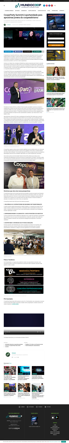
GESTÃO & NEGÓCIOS (32, 10)
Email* (49, 36)
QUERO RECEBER (56, 45)
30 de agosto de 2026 (50, 96)
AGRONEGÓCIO (24, 10)
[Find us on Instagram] (47, 6)
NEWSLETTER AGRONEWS (55, 433)
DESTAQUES (17, 10)
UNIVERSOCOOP (55, 429)
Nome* (49, 40)
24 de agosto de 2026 (35, 399)
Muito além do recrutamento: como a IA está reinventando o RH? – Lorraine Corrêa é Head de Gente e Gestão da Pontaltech (56, 78)
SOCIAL (48, 10)
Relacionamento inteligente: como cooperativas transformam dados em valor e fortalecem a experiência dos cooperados (38, 395)
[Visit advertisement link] (56, 22)
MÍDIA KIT (55, 434)
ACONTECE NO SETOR (42, 10)
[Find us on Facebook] (49, 6)
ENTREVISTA (62, 10)
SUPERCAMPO (49, 74)
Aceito (63, 441)
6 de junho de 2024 (15, 24)
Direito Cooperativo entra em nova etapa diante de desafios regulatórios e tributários (10, 394)
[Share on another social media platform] (43, 52)
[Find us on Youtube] (52, 6)
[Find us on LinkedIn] (44, 6)
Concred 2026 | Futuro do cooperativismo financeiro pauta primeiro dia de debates (38, 377)
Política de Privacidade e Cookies (54, 441)
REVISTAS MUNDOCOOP (55, 427)
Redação (9, 24)
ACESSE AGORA (15, 304)
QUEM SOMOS (55, 426)
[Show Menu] (4, 5)
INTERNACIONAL (55, 10)
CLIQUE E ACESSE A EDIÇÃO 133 (34, 426)
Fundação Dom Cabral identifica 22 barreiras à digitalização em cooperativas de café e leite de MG (56, 109)
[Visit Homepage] (28, 6)
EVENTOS (55, 430)
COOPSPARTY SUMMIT (22, 24)
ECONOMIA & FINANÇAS (9, 10)
